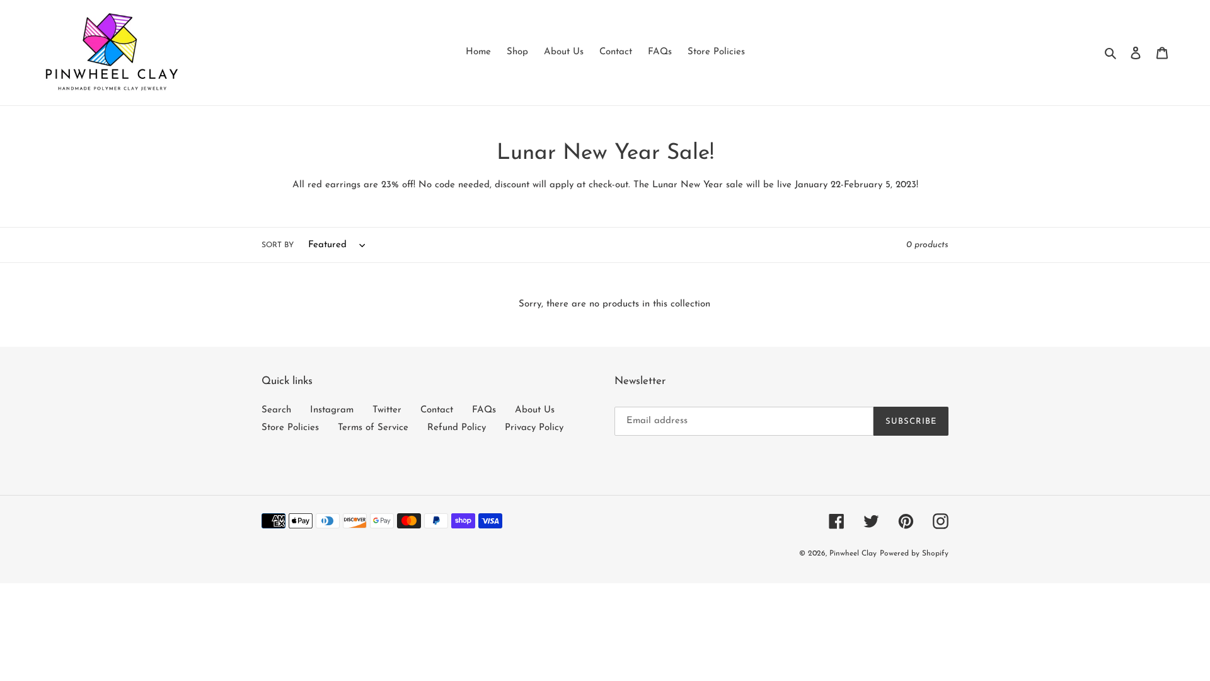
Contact (436, 410)
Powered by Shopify (914, 553)
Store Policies (290, 428)
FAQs (484, 410)
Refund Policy (456, 428)
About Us (535, 410)
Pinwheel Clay (853, 553)
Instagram (332, 410)
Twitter (386, 410)
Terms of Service (373, 428)
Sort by (278, 245)
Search (276, 410)
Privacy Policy (534, 428)
